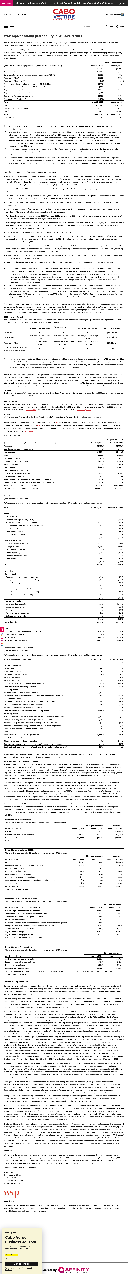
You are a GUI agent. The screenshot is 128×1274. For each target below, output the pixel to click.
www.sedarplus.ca (84, 410)
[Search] (106, 26)
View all (123, 3)
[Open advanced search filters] (111, 26)
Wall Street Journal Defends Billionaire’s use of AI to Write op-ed (83, 3)
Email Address (11, 1255)
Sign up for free (21, 1264)
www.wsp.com (31, 410)
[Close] (39, 1231)
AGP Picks (6, 3)
